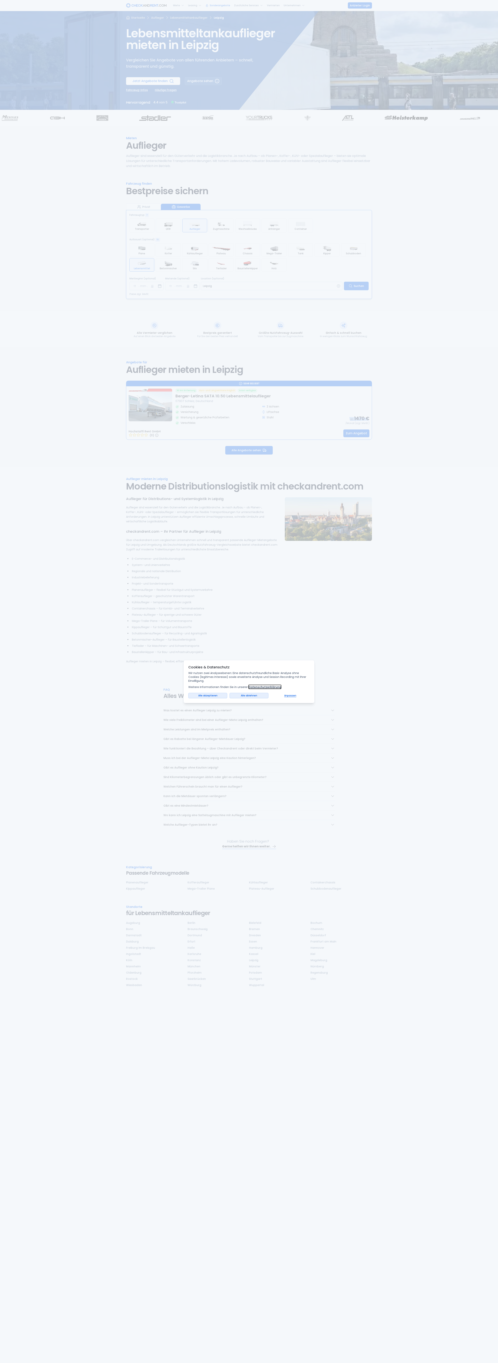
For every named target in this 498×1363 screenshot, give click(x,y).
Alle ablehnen (249, 695)
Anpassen (290, 695)
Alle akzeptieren (207, 695)
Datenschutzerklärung (265, 687)
